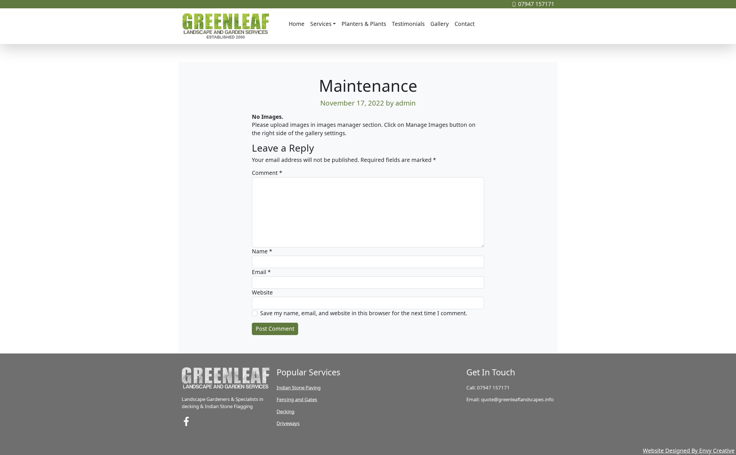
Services (320, 24)
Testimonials (408, 24)
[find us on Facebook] (186, 421)
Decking (285, 411)
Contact (465, 24)
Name (262, 251)
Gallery (439, 24)
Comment (267, 173)
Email (261, 272)
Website (262, 292)
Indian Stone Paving (299, 387)
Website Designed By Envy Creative (689, 450)
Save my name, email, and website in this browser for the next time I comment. (363, 313)
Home (296, 24)
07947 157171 (536, 4)
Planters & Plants (364, 24)
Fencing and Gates (297, 399)
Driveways (288, 423)
